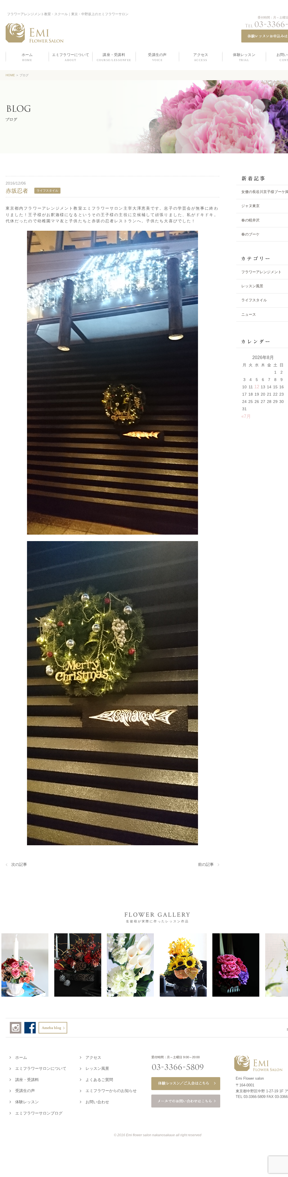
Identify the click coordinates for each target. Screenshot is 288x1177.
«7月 (246, 416)
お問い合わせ (97, 1102)
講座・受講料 (27, 1079)
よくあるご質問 (99, 1079)
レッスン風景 (97, 1068)
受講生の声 (25, 1090)
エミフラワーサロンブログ (38, 1113)
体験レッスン (27, 1102)
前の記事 (206, 864)
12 (256, 386)
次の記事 (19, 864)
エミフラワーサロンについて (40, 1068)
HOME (10, 75)
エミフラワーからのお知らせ (111, 1090)
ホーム (21, 1057)
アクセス (93, 1057)
